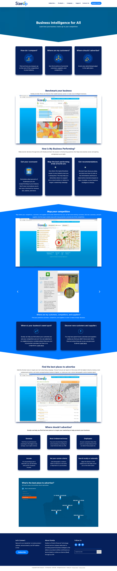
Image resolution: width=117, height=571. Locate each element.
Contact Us (85, 3)
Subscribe (22, 552)
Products (60, 3)
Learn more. (40, 346)
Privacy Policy (75, 568)
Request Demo (96, 3)
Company (69, 3)
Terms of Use (82, 568)
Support (78, 3)
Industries (52, 3)
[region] (58, 502)
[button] (18, 291)
